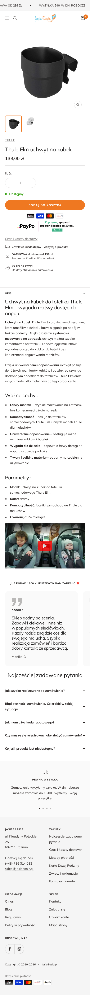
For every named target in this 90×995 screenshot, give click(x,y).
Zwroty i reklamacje (63, 873)
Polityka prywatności (20, 925)
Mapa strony (58, 925)
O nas (9, 901)
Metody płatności (61, 858)
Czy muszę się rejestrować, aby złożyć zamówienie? (43, 735)
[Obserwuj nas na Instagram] (19, 949)
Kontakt (55, 901)
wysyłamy (37, 787)
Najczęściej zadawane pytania (65, 839)
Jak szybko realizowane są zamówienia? (35, 691)
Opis (8, 293)
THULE (10, 140)
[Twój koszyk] (83, 18)
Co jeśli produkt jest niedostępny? (30, 748)
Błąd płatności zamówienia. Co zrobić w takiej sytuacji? (39, 706)
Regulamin (13, 917)
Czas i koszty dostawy (21, 239)
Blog (8, 909)
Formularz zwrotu (62, 881)
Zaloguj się (57, 909)
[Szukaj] (15, 18)
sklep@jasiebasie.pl (19, 869)
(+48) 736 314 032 (18, 863)
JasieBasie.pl (49, 964)
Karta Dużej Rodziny (64, 866)
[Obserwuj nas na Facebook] (9, 949)
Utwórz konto (59, 917)
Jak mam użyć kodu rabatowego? (29, 722)
